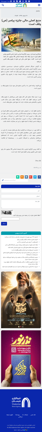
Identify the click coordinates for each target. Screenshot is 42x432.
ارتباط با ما (25, 415)
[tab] (21, 233)
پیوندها (18, 415)
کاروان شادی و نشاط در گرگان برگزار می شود (27, 240)
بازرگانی (20, 417)
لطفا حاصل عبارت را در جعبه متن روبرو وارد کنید (27, 215)
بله (17, 2)
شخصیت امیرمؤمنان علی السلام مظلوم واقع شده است (25, 250)
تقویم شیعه (9, 415)
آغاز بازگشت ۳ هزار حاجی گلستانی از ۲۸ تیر (27, 242)
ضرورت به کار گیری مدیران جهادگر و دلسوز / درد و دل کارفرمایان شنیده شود (20, 267)
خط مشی (33, 415)
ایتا (26, 2)
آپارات (14, 2)
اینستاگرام (23, 2)
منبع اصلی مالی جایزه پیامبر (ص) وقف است (21, 22)
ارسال (4, 224)
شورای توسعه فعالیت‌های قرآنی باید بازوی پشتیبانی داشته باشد (23, 247)
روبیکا (11, 2)
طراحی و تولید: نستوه (19, 430)
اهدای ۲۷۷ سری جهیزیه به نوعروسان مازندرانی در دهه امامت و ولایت (21, 237)
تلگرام (29, 2)
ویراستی (20, 2)
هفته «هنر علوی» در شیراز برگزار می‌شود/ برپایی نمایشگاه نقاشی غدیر (21, 245)
